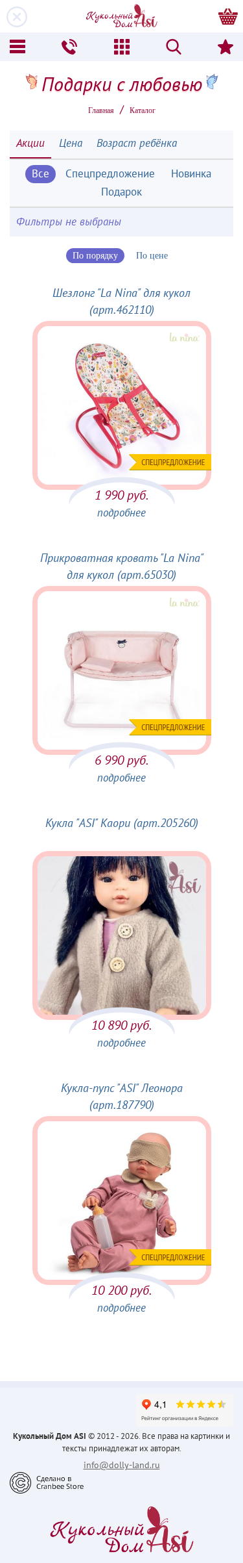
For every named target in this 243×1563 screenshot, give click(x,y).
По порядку (95, 255)
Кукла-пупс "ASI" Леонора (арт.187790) (122, 1097)
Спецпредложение (110, 174)
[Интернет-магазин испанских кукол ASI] (122, 16)
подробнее (121, 513)
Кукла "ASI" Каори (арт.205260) (121, 823)
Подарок (121, 192)
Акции (30, 143)
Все (40, 174)
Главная (101, 110)
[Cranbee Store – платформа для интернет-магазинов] (47, 1482)
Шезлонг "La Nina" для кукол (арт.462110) (121, 301)
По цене (152, 255)
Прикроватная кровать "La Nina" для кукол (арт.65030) (121, 567)
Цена (70, 143)
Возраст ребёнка (137, 143)
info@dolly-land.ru (122, 1465)
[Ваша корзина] (228, 16)
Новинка (191, 174)
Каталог (143, 110)
